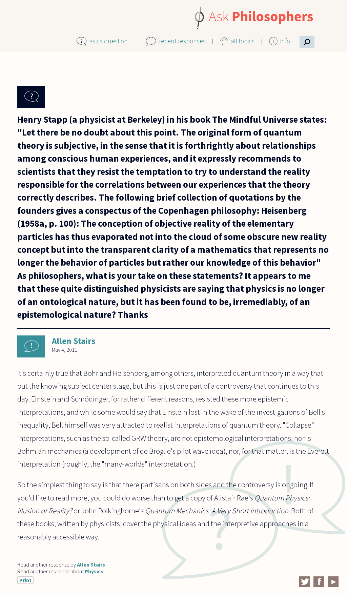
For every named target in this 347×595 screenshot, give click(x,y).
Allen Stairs (74, 340)
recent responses (182, 41)
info (285, 41)
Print (25, 580)
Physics (94, 571)
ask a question (108, 41)
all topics (242, 41)
